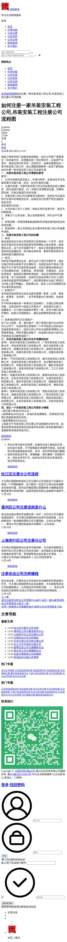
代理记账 (12, 30)
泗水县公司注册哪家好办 (27, 650)
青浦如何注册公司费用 (26, 657)
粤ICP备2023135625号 (19, 774)
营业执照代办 (39, 670)
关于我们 (12, 46)
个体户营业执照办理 (38, 673)
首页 (9, 26)
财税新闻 (12, 43)
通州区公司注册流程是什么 (23, 507)
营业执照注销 (53, 670)
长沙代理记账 (55, 673)
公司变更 (12, 36)
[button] (33, 21)
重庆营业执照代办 (19, 673)
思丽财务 (14, 9)
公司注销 (12, 39)
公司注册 (12, 33)
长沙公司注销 (19, 676)
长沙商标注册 (28, 695)
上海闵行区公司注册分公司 (23, 540)
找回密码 (17, 785)
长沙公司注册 (39, 689)
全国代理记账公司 (25, 771)
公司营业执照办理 (23, 670)
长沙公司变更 (7, 670)
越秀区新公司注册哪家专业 (29, 647)
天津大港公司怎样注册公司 (29, 641)
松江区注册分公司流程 (20, 474)
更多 (3, 147)
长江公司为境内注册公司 (27, 644)
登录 (5, 785)
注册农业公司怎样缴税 (20, 574)
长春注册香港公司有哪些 (27, 654)
